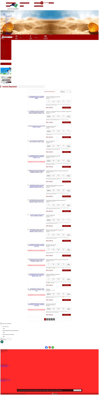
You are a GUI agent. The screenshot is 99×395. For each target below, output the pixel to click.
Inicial (4, 13)
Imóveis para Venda (4, 379)
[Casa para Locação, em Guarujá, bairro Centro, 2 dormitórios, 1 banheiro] (36, 215)
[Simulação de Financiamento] (5, 83)
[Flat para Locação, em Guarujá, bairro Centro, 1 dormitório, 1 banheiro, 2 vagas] (36, 141)
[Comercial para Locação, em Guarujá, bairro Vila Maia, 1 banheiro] (36, 126)
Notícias (6, 32)
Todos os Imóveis (8, 15)
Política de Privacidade (59, 390)
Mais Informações (66, 107)
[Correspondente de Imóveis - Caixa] (5, 75)
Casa (6, 17)
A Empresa (7, 29)
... (51, 319)
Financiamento (8, 31)
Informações (5, 28)
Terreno (6, 19)
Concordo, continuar (77, 390)
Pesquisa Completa (8, 30)
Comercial (7, 18)
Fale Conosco (7, 34)
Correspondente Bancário (10, 33)
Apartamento (7, 16)
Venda (4, 14)
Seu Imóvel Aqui (6, 27)
